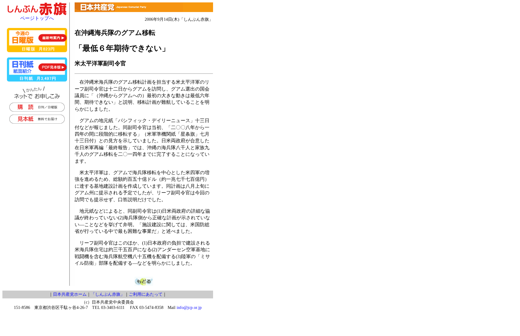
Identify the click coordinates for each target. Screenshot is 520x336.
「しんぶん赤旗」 (108, 294)
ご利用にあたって (145, 294)
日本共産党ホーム (70, 294)
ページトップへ (37, 18)
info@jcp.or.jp (189, 307)
